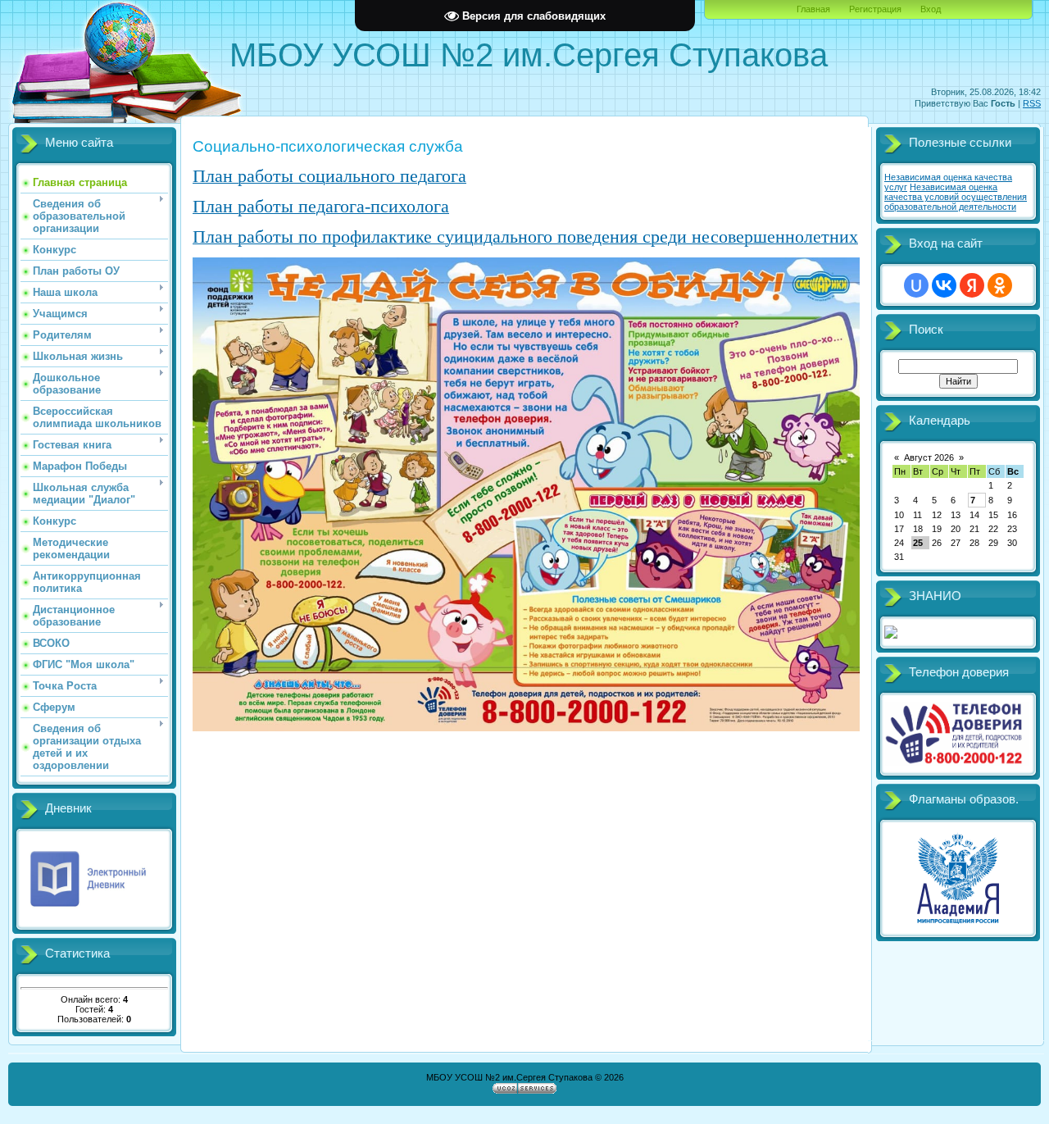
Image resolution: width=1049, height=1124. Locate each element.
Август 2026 (929, 457)
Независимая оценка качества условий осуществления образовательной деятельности (955, 197)
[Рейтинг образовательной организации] (890, 635)
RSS (1032, 103)
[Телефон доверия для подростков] (956, 762)
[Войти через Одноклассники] (1000, 285)
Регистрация (875, 9)
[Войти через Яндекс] (972, 285)
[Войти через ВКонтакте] (944, 285)
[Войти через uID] (916, 285)
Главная (813, 9)
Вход (930, 9)
